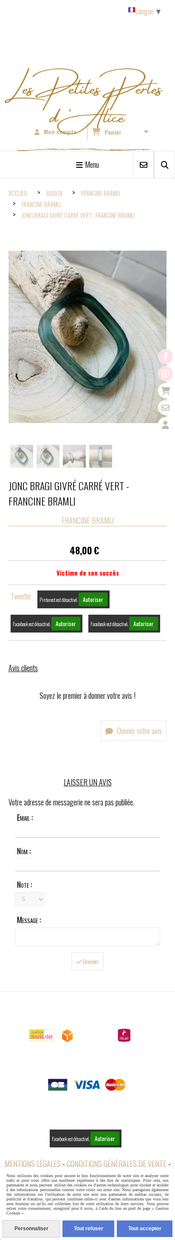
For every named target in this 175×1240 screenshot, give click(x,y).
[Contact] (165, 407)
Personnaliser (31, 1229)
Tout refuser (88, 1229)
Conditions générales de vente (117, 1163)
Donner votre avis (138, 730)
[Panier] (165, 390)
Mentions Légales (33, 1163)
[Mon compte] (165, 424)
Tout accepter (144, 1229)
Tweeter (21, 596)
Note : (24, 884)
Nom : (24, 850)
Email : (25, 817)
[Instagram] (165, 373)
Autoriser (93, 599)
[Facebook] (165, 356)
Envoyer (90, 961)
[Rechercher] (165, 164)
